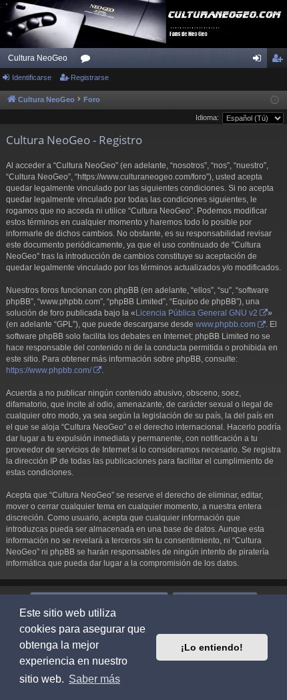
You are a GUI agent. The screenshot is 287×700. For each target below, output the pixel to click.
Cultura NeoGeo (37, 58)
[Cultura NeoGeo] (143, 24)
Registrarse (90, 77)
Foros (88, 60)
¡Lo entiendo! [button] (212, 647)
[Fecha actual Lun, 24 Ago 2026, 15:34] (274, 100)
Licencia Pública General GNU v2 (196, 313)
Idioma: (207, 117)
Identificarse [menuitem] (259, 60)
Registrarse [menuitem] (279, 60)
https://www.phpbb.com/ (48, 370)
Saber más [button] (94, 679)
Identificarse (31, 77)
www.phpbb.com (226, 324)
